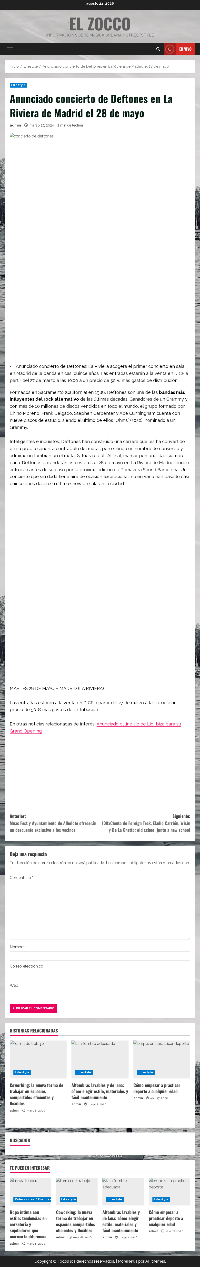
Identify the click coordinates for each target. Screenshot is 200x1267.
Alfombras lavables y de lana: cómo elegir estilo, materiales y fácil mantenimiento (99, 1091)
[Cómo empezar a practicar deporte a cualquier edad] (161, 1059)
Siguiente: (146, 823)
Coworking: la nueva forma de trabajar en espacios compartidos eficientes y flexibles (36, 1094)
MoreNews (127, 1261)
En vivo (185, 49)
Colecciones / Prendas (33, 1199)
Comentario (21, 877)
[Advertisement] (100, 313)
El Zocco (100, 23)
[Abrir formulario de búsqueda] (158, 49)
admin (15, 125)
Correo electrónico (26, 966)
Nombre (17, 947)
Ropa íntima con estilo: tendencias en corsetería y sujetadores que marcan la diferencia (28, 1224)
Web (14, 985)
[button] (10, 49)
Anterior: (53, 823)
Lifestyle (18, 85)
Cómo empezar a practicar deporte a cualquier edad (156, 1088)
